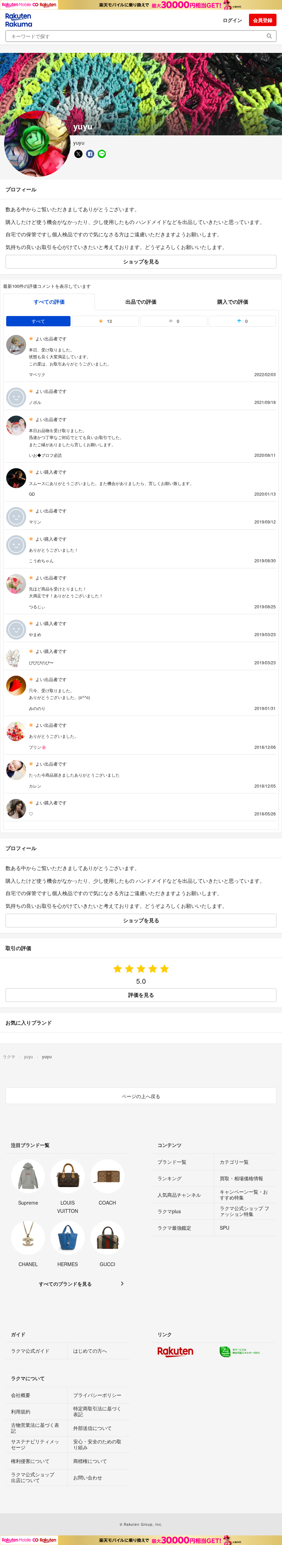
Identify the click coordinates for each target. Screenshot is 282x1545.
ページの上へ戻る (141, 1096)
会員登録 (262, 19)
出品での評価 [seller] (141, 301)
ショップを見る (141, 261)
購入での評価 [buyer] (232, 301)
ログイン (232, 19)
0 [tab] (177, 321)
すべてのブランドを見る (65, 1283)
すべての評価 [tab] (49, 301)
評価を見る (141, 995)
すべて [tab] (38, 321)
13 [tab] (109, 321)
